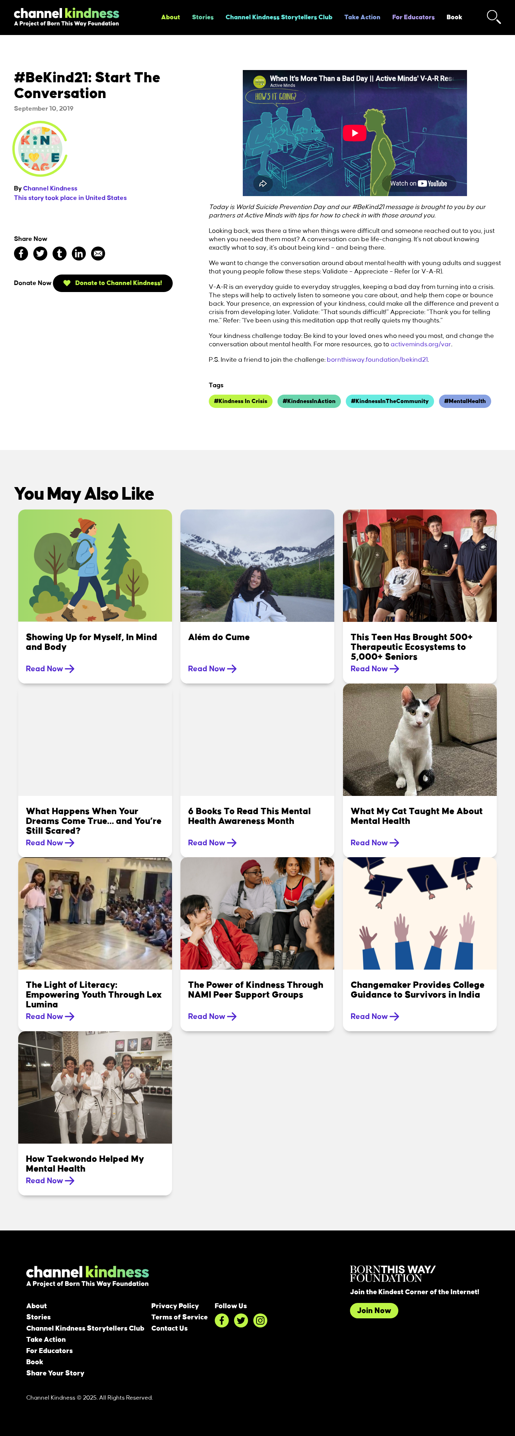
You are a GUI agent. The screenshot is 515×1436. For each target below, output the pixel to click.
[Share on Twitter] (40, 254)
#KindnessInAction (309, 401)
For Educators (413, 17)
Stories (203, 17)
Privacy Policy (175, 1306)
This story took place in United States (70, 198)
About (170, 17)
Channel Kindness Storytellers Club (279, 17)
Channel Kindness (50, 188)
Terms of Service (179, 1317)
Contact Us (169, 1328)
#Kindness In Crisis (240, 401)
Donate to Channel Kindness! (118, 283)
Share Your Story (55, 1373)
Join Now (374, 1310)
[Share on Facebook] (21, 254)
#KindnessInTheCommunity (390, 401)
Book (454, 17)
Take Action (362, 17)
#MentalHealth (465, 401)
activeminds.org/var (421, 344)
